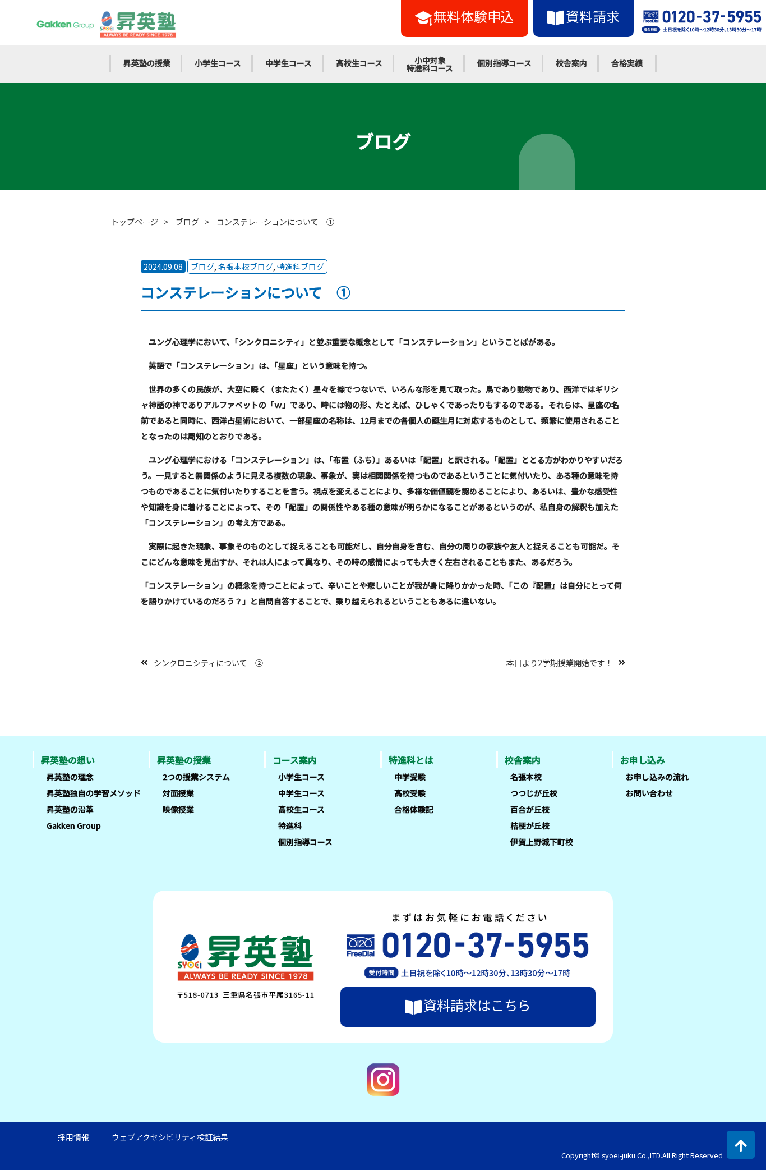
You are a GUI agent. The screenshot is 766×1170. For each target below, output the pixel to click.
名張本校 (526, 777)
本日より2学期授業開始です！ (559, 662)
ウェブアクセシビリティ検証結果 (170, 1137)
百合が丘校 (530, 809)
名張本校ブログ (245, 266)
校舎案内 (571, 62)
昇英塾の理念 (70, 777)
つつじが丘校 (533, 793)
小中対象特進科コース (430, 64)
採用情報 (73, 1137)
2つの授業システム (196, 777)
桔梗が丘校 (530, 825)
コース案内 (295, 759)
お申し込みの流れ (657, 777)
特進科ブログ (300, 266)
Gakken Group (74, 825)
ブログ (187, 221)
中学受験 (410, 777)
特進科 (290, 825)
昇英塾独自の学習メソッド (94, 793)
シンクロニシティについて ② (208, 662)
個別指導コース (504, 62)
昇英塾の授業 (146, 62)
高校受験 (410, 793)
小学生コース (218, 62)
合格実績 (627, 62)
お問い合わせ (649, 793)
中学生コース (288, 62)
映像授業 (178, 809)
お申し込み (642, 759)
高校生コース (359, 62)
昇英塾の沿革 (70, 809)
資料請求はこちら (477, 1005)
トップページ (134, 221)
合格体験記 (413, 809)
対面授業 (178, 793)
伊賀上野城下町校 (541, 842)
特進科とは (411, 759)
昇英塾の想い (68, 759)
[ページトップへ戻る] (741, 1145)
